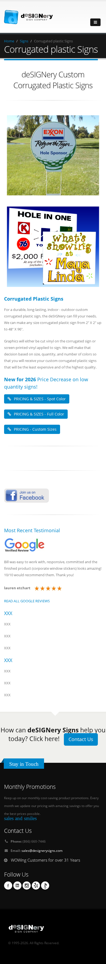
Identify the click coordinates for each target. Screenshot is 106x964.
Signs (24, 41)
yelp (36, 885)
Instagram (27, 885)
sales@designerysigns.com (42, 850)
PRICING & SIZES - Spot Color (40, 398)
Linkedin (17, 885)
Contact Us (80, 739)
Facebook (8, 885)
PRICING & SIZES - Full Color (39, 414)
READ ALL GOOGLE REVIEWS (27, 600)
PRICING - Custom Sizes (35, 429)
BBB (45, 885)
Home (9, 41)
